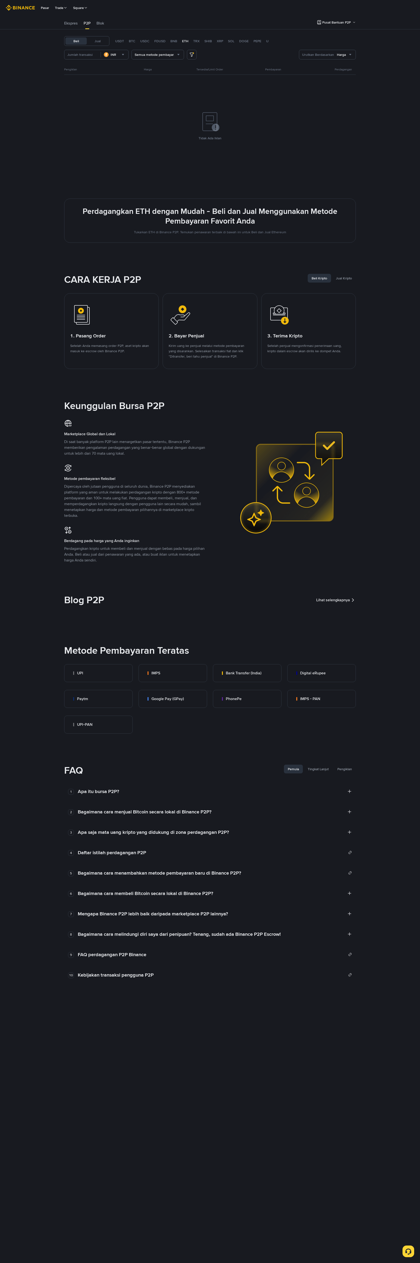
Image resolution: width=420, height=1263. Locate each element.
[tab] (71, 23)
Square (78, 8)
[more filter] (192, 54)
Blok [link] (100, 23)
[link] (98, 673)
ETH (185, 41)
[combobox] (114, 54)
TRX (196, 41)
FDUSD (160, 41)
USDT (119, 41)
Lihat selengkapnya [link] (333, 599)
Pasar (45, 8)
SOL (231, 41)
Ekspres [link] (71, 23)
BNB (173, 41)
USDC (144, 41)
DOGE (244, 41)
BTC (132, 41)
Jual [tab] (98, 41)
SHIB (208, 41)
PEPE (257, 41)
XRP (220, 41)
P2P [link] (87, 23)
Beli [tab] (76, 41)
